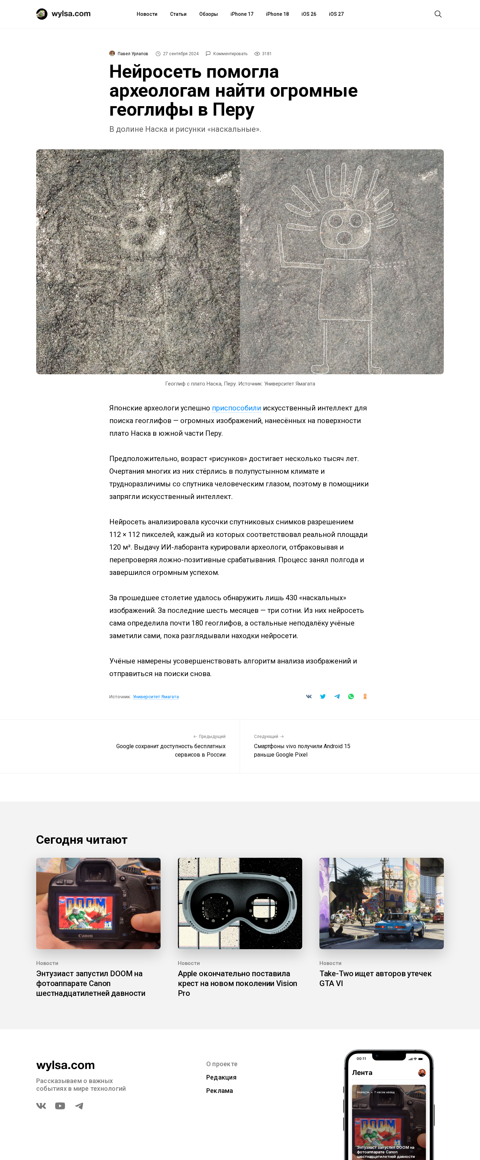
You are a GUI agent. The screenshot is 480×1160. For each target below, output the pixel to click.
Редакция (221, 1077)
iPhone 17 (242, 14)
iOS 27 (336, 14)
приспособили (236, 408)
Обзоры (208, 14)
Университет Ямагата (156, 696)
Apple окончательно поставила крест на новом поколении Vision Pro (237, 983)
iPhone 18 (277, 14)
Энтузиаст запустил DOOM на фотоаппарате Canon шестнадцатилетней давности (90, 983)
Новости (147, 14)
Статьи (178, 14)
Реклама (219, 1090)
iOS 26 (308, 14)
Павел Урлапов (133, 53)
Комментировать (230, 53)
